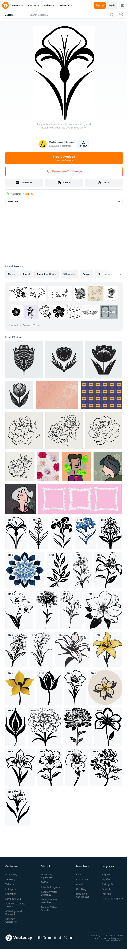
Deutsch (103, 889)
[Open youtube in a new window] (71, 937)
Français (103, 893)
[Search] (112, 15)
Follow (83, 145)
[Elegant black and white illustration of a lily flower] (108, 570)
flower (12, 274)
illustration (104, 274)
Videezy (9, 884)
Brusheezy (11, 874)
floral (26, 274)
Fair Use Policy (110, 940)
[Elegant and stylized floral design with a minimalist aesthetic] (15, 727)
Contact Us (81, 879)
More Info (13, 201)
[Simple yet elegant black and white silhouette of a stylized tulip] (49, 687)
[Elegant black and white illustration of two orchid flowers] (19, 610)
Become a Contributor (81, 895)
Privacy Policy (113, 938)
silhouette (69, 274)
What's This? (28, 193)
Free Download (64, 158)
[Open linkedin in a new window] (49, 937)
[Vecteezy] (5, 5)
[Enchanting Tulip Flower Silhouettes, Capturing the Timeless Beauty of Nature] (24, 359)
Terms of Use (97, 938)
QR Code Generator (11, 920)
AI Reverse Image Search (13, 905)
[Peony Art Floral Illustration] (64, 430)
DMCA (43, 882)
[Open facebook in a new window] (39, 937)
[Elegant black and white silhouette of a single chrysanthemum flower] (47, 610)
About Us (80, 884)
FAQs (77, 874)
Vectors (15, 5)
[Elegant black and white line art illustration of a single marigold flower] (44, 727)
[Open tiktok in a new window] (60, 937)
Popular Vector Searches (48, 896)
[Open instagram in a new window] (44, 937)
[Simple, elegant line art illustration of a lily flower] (72, 649)
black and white (46, 274)
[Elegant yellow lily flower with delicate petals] (107, 649)
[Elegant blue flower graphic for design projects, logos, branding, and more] (85, 533)
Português (104, 884)
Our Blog (80, 889)
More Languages (108, 898)
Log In (112, 5)
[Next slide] (115, 274)
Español (103, 879)
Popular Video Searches (48, 911)
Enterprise (11, 889)
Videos (48, 5)
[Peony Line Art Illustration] (24, 430)
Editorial (65, 5)
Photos (32, 5)
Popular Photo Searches (48, 904)
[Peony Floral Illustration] (103, 430)
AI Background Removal (13, 913)
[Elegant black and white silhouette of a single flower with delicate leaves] (17, 807)
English (103, 874)
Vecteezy (10, 879)
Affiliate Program (45, 888)
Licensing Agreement (46, 876)
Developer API (13, 898)
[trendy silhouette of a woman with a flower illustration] (76, 466)
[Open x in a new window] (65, 937)
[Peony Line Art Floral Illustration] (19, 466)
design (86, 274)
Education (10, 893)
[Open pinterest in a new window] (55, 937)
